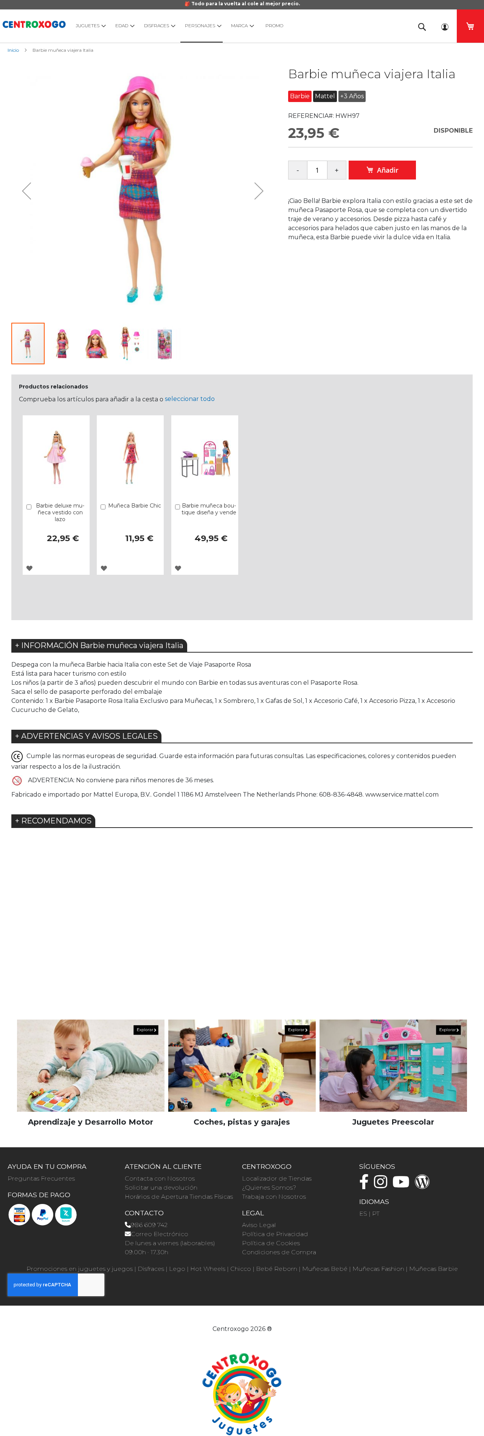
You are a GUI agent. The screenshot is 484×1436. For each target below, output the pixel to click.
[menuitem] (89, 25)
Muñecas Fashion (378, 1268)
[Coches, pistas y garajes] (242, 1065)
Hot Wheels (207, 1268)
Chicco (240, 1268)
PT (376, 1213)
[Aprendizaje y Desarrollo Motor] (90, 1065)
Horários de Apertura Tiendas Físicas (179, 1196)
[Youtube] (402, 1185)
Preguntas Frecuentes (41, 1178)
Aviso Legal (259, 1225)
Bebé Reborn (276, 1268)
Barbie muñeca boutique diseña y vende (209, 509)
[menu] (238, 26)
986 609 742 (149, 1225)
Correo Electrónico (159, 1234)
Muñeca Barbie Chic (134, 505)
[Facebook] (365, 1185)
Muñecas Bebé (324, 1268)
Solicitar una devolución (161, 1187)
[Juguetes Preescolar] (393, 1065)
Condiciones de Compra (279, 1252)
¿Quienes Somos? (269, 1187)
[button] (26, 190)
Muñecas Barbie (433, 1268)
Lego (177, 1268)
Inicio (13, 50)
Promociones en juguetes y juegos (79, 1268)
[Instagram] (382, 1185)
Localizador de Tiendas (277, 1178)
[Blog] (424, 1185)
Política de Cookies (271, 1243)
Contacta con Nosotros (160, 1178)
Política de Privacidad (275, 1234)
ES (363, 1213)
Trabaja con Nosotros (274, 1196)
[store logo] (34, 23)
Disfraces (151, 1268)
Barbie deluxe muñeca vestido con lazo (60, 512)
